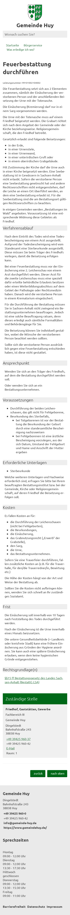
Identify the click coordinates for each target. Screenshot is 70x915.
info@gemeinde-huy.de (19, 823)
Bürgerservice (33, 45)
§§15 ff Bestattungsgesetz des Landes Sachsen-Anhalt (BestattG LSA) (34, 680)
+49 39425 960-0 (14, 813)
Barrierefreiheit (14, 906)
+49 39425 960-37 (18, 739)
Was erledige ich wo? (20, 49)
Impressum (54, 906)
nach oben (57, 773)
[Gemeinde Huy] (35, 810)
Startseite (12, 45)
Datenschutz (36, 906)
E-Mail (10, 748)
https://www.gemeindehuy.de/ (25, 827)
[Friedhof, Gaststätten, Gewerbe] (35, 731)
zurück (38, 773)
